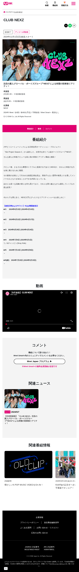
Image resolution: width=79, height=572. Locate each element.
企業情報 (39, 517)
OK (6, 568)
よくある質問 (25, 528)
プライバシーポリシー (29, 522)
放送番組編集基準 (51, 522)
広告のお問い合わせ (39, 533)
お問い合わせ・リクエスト (48, 528)
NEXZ (5, 108)
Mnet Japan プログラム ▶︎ (39, 361)
